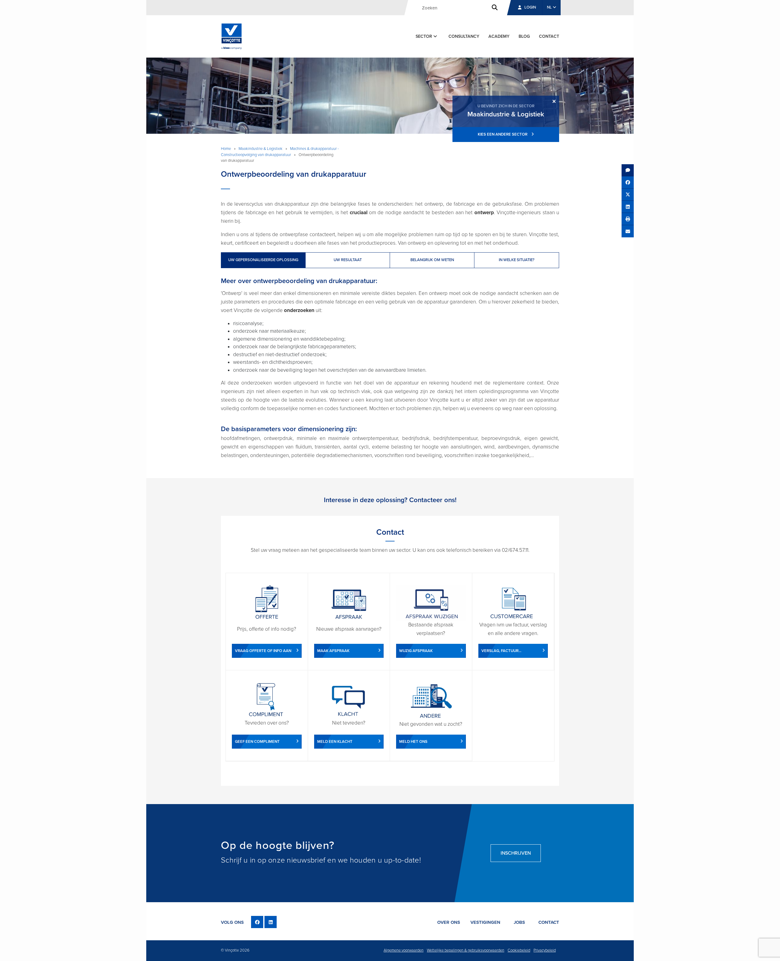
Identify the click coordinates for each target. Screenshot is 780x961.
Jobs (519, 922)
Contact (549, 36)
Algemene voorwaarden (404, 950)
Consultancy (463, 36)
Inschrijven (516, 853)
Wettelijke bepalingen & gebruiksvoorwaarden (465, 950)
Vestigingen (485, 922)
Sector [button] (424, 36)
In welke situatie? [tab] (516, 259)
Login (530, 7)
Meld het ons (413, 741)
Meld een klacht (335, 741)
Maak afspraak (333, 650)
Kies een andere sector (503, 134)
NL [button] (550, 7)
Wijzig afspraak (416, 650)
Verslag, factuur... (501, 650)
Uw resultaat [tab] (348, 259)
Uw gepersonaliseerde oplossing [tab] (263, 259)
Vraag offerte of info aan (263, 650)
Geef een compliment (257, 741)
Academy (498, 36)
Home (226, 148)
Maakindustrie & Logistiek (260, 148)
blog (524, 36)
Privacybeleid (545, 950)
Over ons (448, 922)
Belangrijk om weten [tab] (432, 259)
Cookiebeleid (519, 950)
